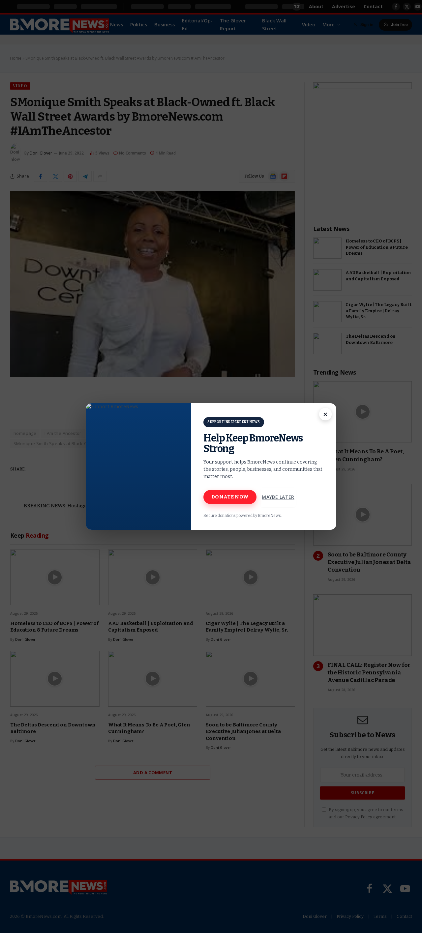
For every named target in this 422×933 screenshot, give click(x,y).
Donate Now (230, 497)
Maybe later (278, 497)
